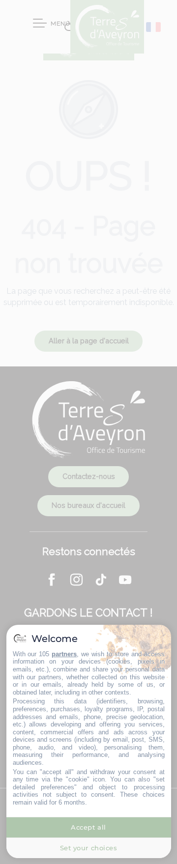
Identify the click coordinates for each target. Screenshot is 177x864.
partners (64, 654)
